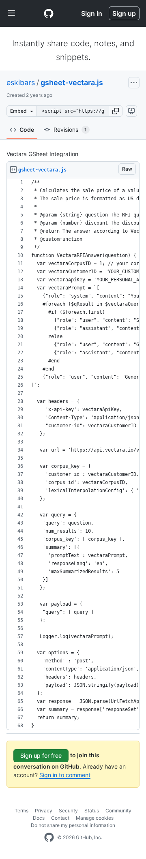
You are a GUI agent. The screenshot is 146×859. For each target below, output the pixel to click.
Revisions (70, 129)
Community (118, 811)
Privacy (43, 811)
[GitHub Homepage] (49, 837)
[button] (115, 111)
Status (91, 811)
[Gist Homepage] (49, 13)
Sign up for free (41, 755)
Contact (60, 818)
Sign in (91, 13)
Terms (21, 811)
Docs (39, 818)
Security (68, 811)
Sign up (124, 13)
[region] (73, 454)
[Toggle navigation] (11, 13)
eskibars (20, 82)
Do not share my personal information (73, 825)
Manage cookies (95, 818)
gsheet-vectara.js (72, 82)
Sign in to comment (64, 774)
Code (26, 129)
